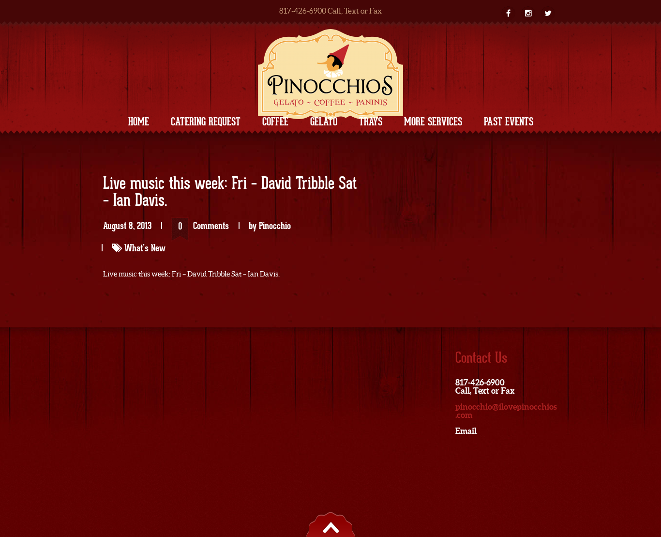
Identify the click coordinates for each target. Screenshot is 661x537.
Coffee (275, 121)
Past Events (508, 121)
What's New (144, 248)
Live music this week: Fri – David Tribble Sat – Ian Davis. (230, 192)
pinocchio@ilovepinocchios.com (506, 410)
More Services (433, 121)
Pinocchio (275, 225)
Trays (370, 121)
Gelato (323, 121)
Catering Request (205, 121)
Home (138, 121)
